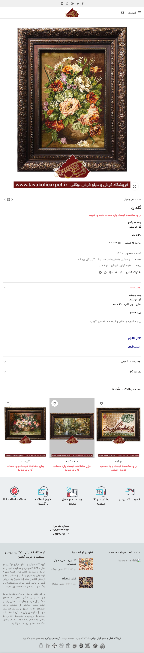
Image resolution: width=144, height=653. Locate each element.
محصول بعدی (5, 199)
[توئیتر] (78, 3)
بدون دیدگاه (56, 569)
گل (93, 259)
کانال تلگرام (134, 338)
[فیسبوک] (83, 3)
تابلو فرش (129, 199)
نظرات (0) (135, 371)
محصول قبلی (12, 199)
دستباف (101, 259)
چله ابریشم (114, 259)
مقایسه (113, 242)
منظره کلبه (72, 461)
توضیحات (135, 287)
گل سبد (25, 461)
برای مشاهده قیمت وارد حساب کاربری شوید (115, 215)
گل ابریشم (83, 259)
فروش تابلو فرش (109, 265)
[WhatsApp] (67, 3)
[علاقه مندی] (101, 403)
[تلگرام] (62, 3)
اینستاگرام (134, 346)
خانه (139, 199)
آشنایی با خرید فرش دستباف (65, 562)
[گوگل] (73, 3)
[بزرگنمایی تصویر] (134, 186)
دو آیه (118, 461)
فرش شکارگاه (69, 578)
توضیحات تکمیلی (131, 361)
